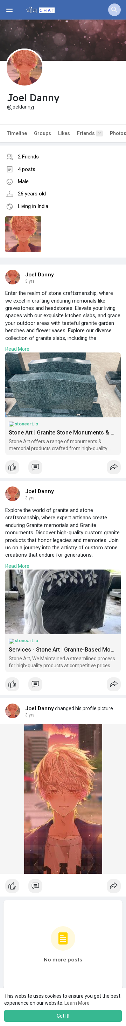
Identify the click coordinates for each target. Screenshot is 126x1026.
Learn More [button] (77, 1003)
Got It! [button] (63, 1016)
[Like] (63, 469)
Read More (17, 349)
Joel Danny (39, 275)
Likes (64, 133)
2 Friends (28, 157)
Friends (89, 133)
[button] (114, 9)
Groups (42, 133)
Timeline (17, 133)
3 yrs (30, 281)
